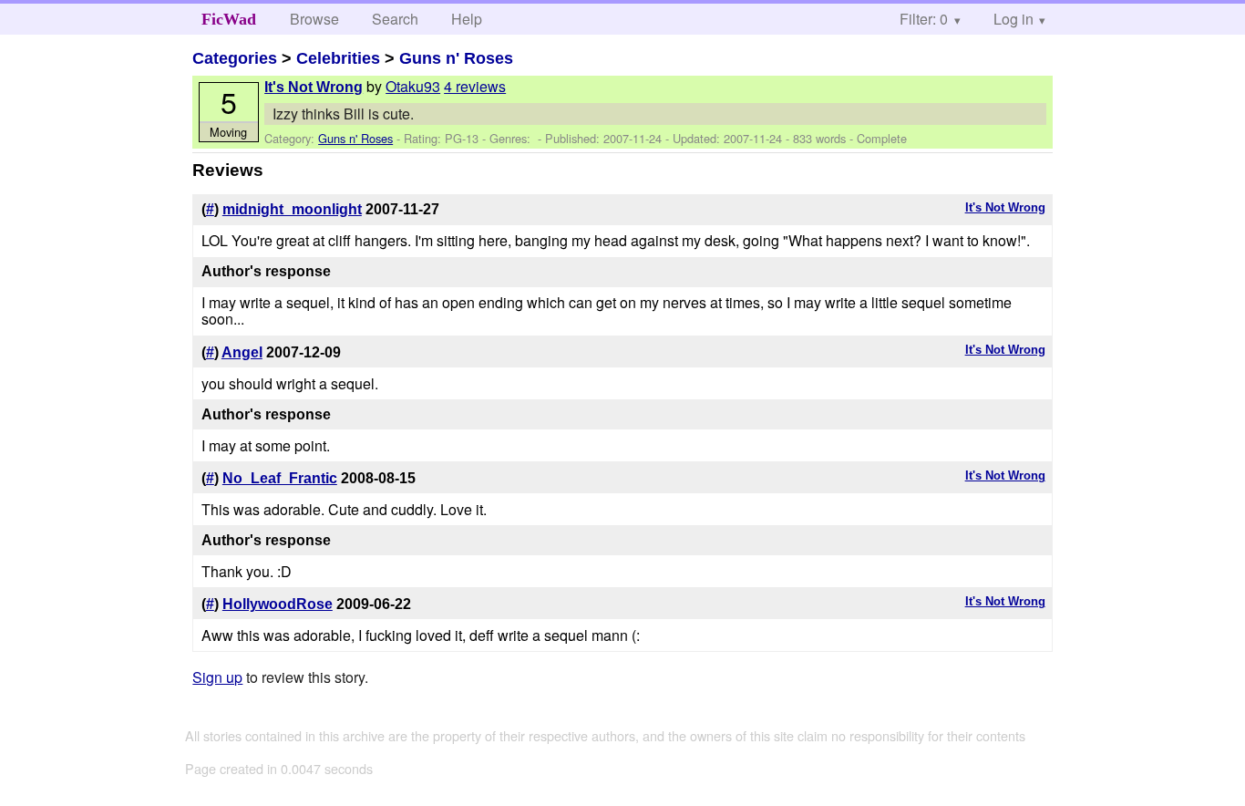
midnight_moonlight (292, 209)
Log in (1013, 18)
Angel (241, 352)
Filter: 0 (924, 18)
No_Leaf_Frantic (279, 478)
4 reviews (475, 86)
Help (466, 18)
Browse (314, 18)
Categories (234, 58)
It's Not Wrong (313, 87)
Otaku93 (413, 86)
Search (395, 18)
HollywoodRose (277, 604)
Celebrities (338, 58)
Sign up (217, 676)
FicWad (228, 19)
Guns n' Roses (456, 58)
